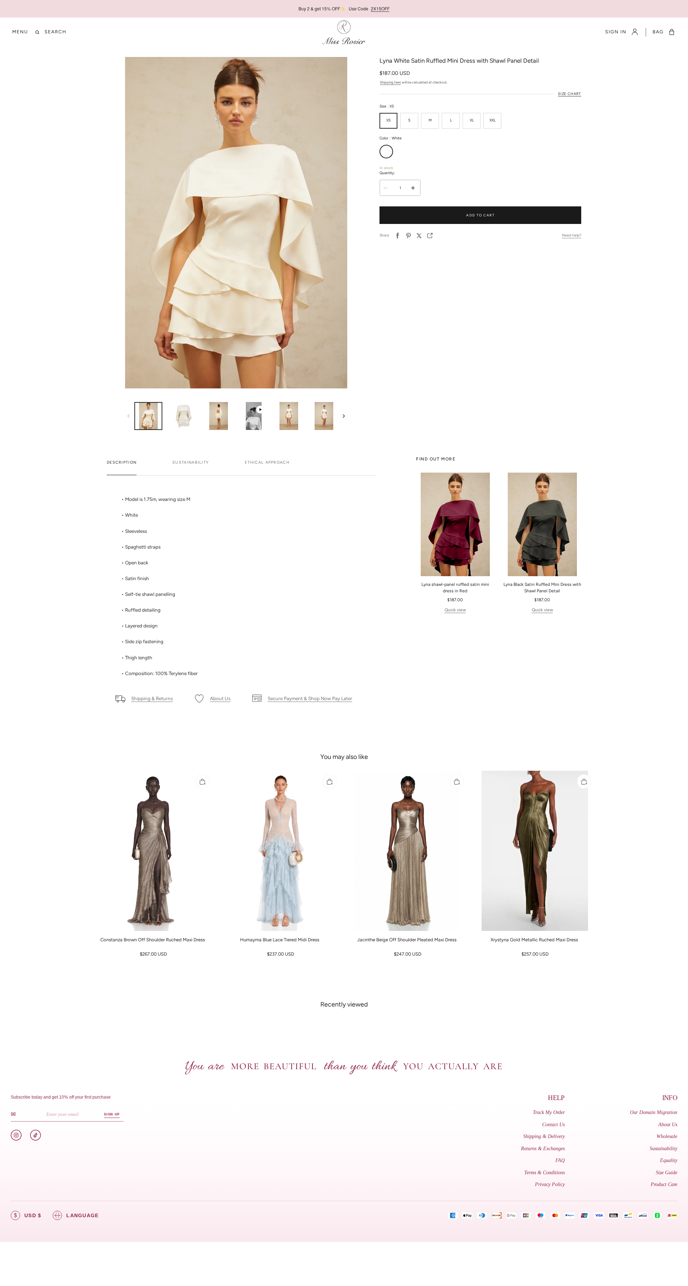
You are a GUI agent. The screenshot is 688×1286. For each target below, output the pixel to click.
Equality (668, 1160)
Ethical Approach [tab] (267, 462)
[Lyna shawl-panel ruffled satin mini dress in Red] (455, 525)
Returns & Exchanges (543, 1148)
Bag (658, 32)
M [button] (430, 120)
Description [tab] (122, 462)
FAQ (560, 1160)
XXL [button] (492, 120)
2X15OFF (380, 8)
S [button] (409, 120)
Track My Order (549, 1112)
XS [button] (388, 120)
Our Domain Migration (653, 1112)
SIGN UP (112, 1114)
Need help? (571, 235)
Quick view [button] (455, 609)
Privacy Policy (550, 1184)
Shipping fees (390, 82)
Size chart (569, 93)
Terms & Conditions (544, 1172)
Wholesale (666, 1136)
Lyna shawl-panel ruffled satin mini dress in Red (455, 587)
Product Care (664, 1184)
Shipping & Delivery (544, 1136)
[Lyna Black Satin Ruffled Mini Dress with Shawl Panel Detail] (542, 525)
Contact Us (553, 1124)
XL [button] (472, 120)
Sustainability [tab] (190, 462)
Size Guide (666, 1172)
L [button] (451, 120)
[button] (20, 32)
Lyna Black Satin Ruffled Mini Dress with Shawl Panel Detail (542, 587)
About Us (667, 1124)
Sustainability (663, 1148)
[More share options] (430, 235)
